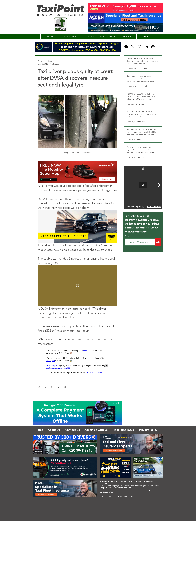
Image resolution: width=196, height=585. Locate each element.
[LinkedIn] (146, 46)
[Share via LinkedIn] (52, 387)
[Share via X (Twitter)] (45, 387)
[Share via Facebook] (39, 387)
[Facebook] (126, 46)
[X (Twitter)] (133, 46)
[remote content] (77, 285)
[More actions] (115, 62)
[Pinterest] (153, 46)
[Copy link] (159, 46)
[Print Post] (65, 387)
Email (127, 236)
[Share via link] (58, 387)
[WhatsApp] (139, 46)
